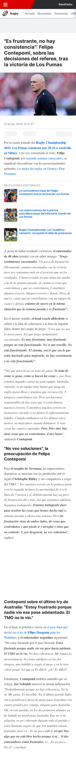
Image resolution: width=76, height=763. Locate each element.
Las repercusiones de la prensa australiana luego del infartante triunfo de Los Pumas (45, 213)
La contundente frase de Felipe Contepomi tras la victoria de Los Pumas (44, 192)
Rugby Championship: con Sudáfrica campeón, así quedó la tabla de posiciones (45, 231)
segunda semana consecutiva (44, 158)
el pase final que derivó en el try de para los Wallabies (36, 632)
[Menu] (5, 4)
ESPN (21, 4)
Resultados (66, 4)
